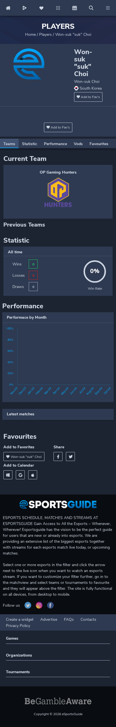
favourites (99, 144)
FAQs (69, 619)
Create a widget (20, 619)
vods (78, 144)
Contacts (88, 619)
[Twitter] (70, 456)
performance (55, 144)
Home (30, 34)
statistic (29, 144)
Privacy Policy (18, 625)
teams (9, 144)
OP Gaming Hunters (58, 172)
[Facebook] (58, 456)
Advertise (48, 619)
